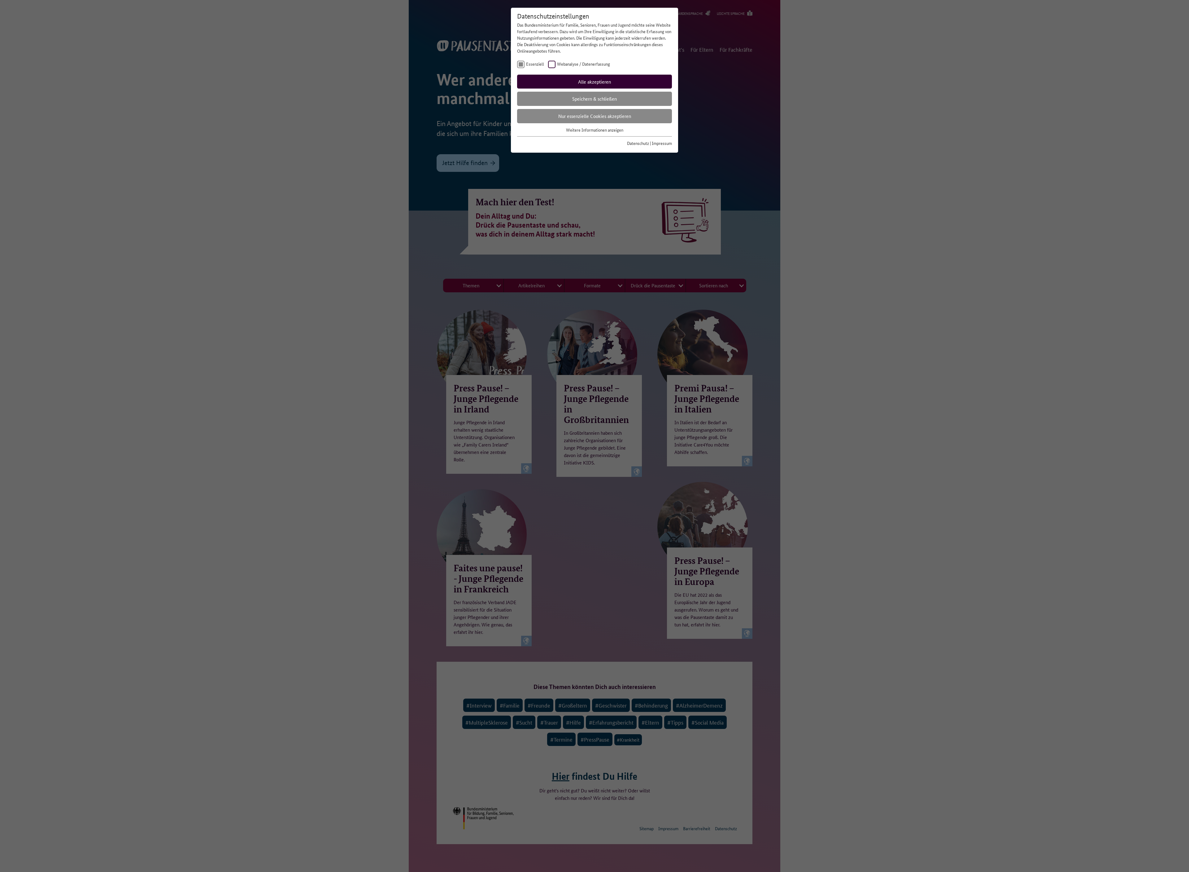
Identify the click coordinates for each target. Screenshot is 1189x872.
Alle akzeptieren (594, 81)
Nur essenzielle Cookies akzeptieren (594, 116)
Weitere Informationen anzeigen (594, 130)
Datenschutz (638, 143)
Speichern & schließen (594, 98)
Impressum (662, 143)
